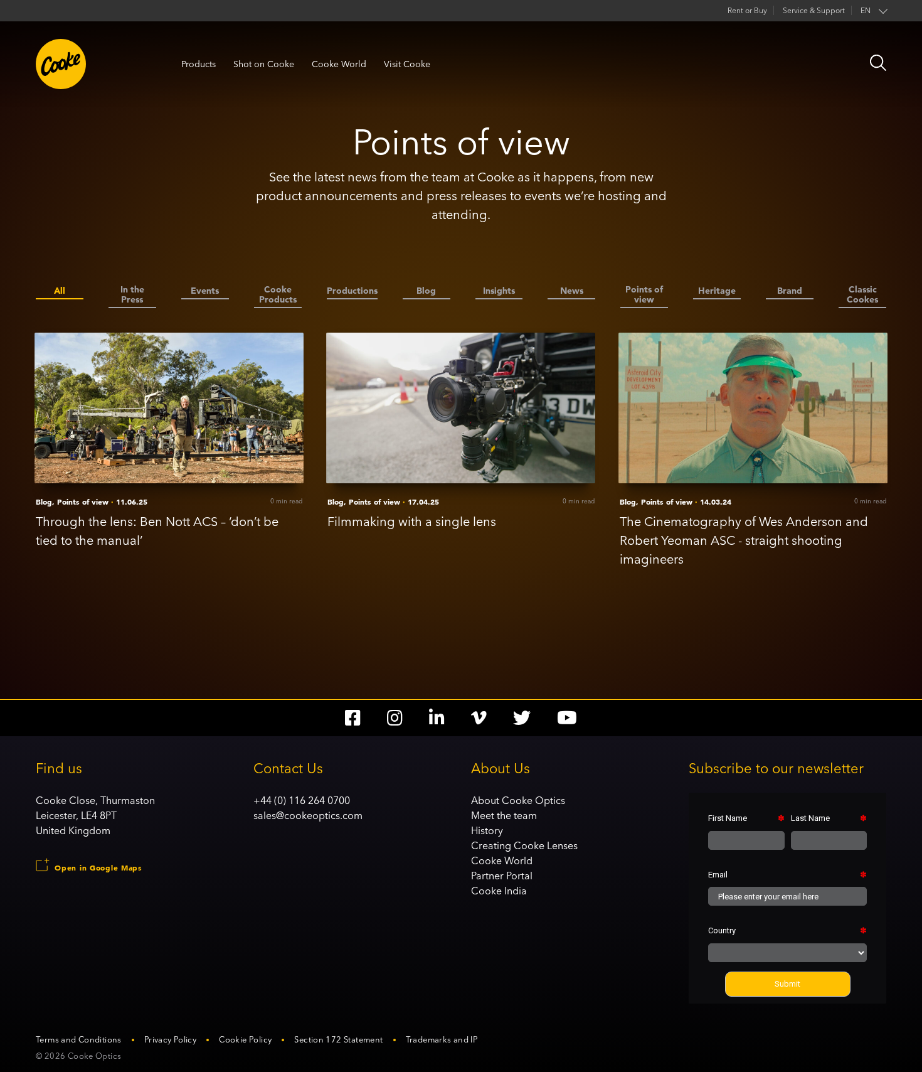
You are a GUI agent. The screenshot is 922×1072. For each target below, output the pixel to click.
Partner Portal (502, 875)
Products (198, 64)
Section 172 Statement (338, 1039)
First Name (727, 818)
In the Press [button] (132, 294)
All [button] (59, 291)
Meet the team (504, 815)
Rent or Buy (747, 10)
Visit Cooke (407, 64)
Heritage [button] (717, 291)
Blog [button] (426, 291)
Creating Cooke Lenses (524, 845)
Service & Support (814, 10)
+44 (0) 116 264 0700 (301, 800)
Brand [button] (789, 291)
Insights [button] (499, 291)
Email (718, 874)
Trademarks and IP (442, 1039)
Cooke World (339, 64)
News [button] (571, 291)
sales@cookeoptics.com (308, 815)
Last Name (810, 818)
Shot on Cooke (263, 64)
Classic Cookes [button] (862, 294)
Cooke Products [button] (278, 294)
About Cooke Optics (518, 800)
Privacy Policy (170, 1039)
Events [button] (205, 291)
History (487, 830)
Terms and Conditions (79, 1039)
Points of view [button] (644, 294)
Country (722, 930)
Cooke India (499, 890)
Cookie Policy (245, 1039)
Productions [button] (352, 291)
